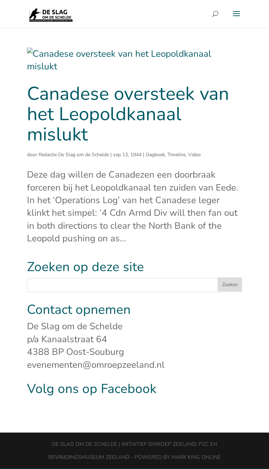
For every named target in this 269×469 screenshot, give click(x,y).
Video (194, 154)
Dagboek (155, 154)
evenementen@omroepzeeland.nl (96, 365)
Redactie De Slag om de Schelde (74, 154)
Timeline (176, 154)
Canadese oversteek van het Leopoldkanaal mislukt (128, 114)
